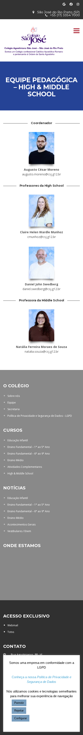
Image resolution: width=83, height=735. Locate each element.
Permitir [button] (19, 702)
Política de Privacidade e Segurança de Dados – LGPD (39, 416)
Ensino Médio (15, 460)
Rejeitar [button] (19, 710)
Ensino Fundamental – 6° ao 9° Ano (28, 453)
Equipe (11, 402)
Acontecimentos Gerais (21, 524)
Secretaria (13, 409)
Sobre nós (13, 396)
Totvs (10, 632)
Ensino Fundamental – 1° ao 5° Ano (28, 447)
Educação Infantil (17, 440)
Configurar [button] (20, 718)
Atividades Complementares (24, 467)
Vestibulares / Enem (19, 531)
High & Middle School (20, 473)
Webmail (12, 625)
